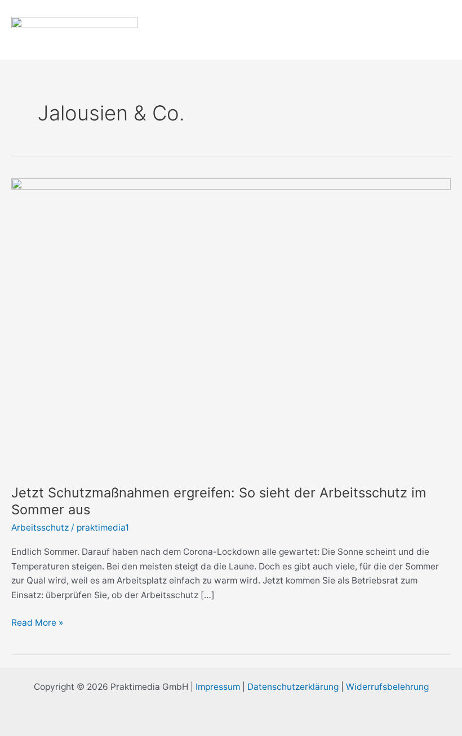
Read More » (37, 622)
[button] (420, 30)
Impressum (218, 686)
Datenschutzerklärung (293, 686)
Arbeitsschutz (40, 527)
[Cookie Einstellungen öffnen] (24, 721)
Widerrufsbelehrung (387, 686)
